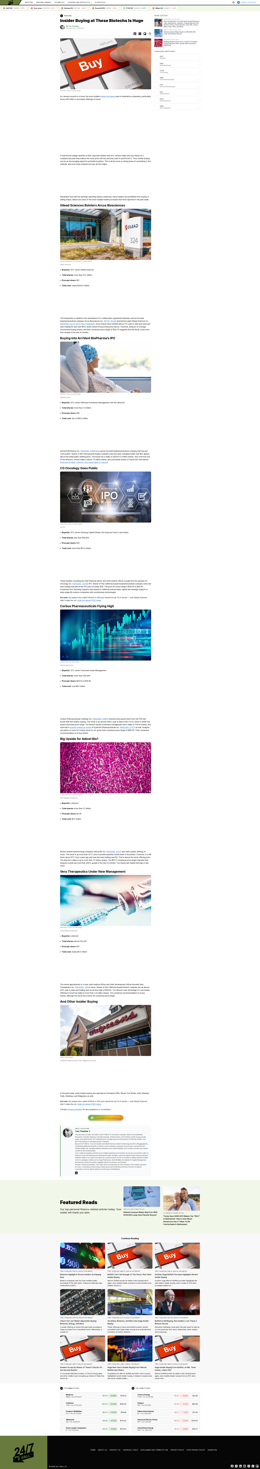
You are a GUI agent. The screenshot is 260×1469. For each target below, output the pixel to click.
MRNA (68, 1397)
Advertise (212, 1450)
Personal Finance (43, 2)
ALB (67, 1422)
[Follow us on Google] (150, 33)
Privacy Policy (177, 1450)
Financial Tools (130, 1450)
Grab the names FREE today (89, 600)
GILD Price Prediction (85, 324)
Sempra (140, 1403)
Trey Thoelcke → (82, 1131)
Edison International (145, 1411)
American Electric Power (147, 1420)
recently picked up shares (80, 727)
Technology (59, 2)
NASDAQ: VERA (83, 987)
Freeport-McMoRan (74, 1411)
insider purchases (107, 96)
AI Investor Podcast (249, 2)
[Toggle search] (233, 2)
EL (66, 1430)
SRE (138, 1405)
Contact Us (114, 1450)
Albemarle (70, 1420)
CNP (138, 1430)
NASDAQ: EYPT (127, 727)
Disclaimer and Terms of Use (154, 1450)
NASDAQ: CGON (80, 584)
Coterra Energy (143, 1395)
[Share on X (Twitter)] (140, 33)
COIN (67, 1405)
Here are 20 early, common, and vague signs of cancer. (84, 462)
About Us (102, 1450)
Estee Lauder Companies (76, 1428)
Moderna (69, 1395)
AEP (138, 1422)
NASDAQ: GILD (67, 324)
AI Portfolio (100, 2)
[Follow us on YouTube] (244, 1466)
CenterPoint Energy (145, 1428)
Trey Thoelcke (73, 26)
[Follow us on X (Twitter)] (236, 1466)
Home (93, 1450)
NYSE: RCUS (110, 321)
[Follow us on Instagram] (249, 1466)
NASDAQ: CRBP (100, 719)
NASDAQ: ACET (114, 852)
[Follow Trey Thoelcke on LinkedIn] (76, 1173)
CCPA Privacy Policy (196, 1450)
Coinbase (70, 1403)
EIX (138, 1413)
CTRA (139, 1397)
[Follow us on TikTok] (253, 1466)
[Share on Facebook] (135, 33)
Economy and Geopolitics (79, 2)
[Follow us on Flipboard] (145, 33)
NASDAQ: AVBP (88, 451)
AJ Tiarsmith (167, 1213)
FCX (67, 1413)
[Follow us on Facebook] (232, 1466)
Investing (29, 2)
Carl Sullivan (128, 1209)
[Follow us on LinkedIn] (240, 1466)
